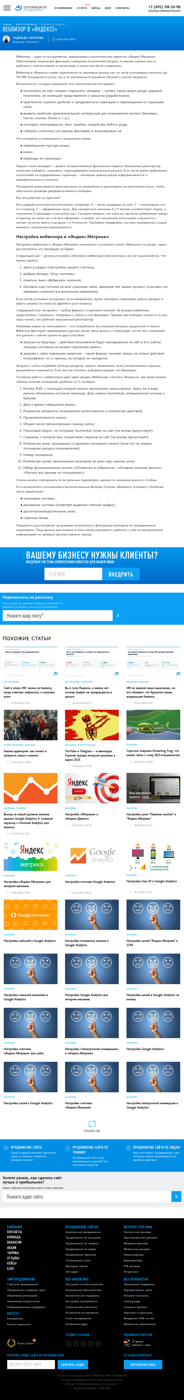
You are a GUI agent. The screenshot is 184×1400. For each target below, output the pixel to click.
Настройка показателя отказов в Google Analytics (86, 942)
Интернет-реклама (138, 1227)
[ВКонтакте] (76, 1344)
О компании (63, 8)
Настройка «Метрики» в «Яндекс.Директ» (81, 816)
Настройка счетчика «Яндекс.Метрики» (78, 1105)
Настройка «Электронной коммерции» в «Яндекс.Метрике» (91, 1051)
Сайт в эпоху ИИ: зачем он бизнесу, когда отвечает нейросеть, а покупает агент (29, 692)
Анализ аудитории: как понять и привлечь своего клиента (25, 753)
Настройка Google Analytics (145, 1049)
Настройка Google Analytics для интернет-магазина (86, 997)
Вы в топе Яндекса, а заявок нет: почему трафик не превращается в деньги (88, 692)
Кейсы (95, 8)
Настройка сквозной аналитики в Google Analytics (26, 997)
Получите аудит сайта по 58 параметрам (35, 1355)
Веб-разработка (136, 1279)
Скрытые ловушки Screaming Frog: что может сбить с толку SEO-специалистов (153, 752)
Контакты (122, 8)
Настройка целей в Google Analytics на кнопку (152, 997)
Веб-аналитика (77, 1279)
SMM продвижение (21, 1279)
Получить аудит (73, 1365)
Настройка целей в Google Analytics (28, 1103)
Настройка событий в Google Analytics (30, 940)
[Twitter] (91, 1344)
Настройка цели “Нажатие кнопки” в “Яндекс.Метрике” (151, 816)
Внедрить (121, 574)
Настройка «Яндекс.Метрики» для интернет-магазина (27, 883)
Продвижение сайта (26, 1147)
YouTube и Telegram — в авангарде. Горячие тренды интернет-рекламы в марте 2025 (90, 755)
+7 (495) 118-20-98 (164, 6)
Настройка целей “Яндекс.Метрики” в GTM (152, 942)
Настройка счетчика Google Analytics (90, 881)
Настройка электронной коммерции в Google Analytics (152, 1105)
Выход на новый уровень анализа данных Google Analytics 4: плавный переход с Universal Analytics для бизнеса (28, 820)
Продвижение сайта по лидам (156, 1147)
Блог (108, 8)
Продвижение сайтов (82, 1227)
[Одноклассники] (98, 1344)
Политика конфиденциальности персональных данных (92, 1379)
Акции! (87, 4)
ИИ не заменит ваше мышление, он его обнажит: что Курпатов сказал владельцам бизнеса (150, 692)
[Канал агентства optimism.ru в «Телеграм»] (83, 1344)
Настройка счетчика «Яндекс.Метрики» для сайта (23, 1051)
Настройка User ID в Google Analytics (151, 881)
